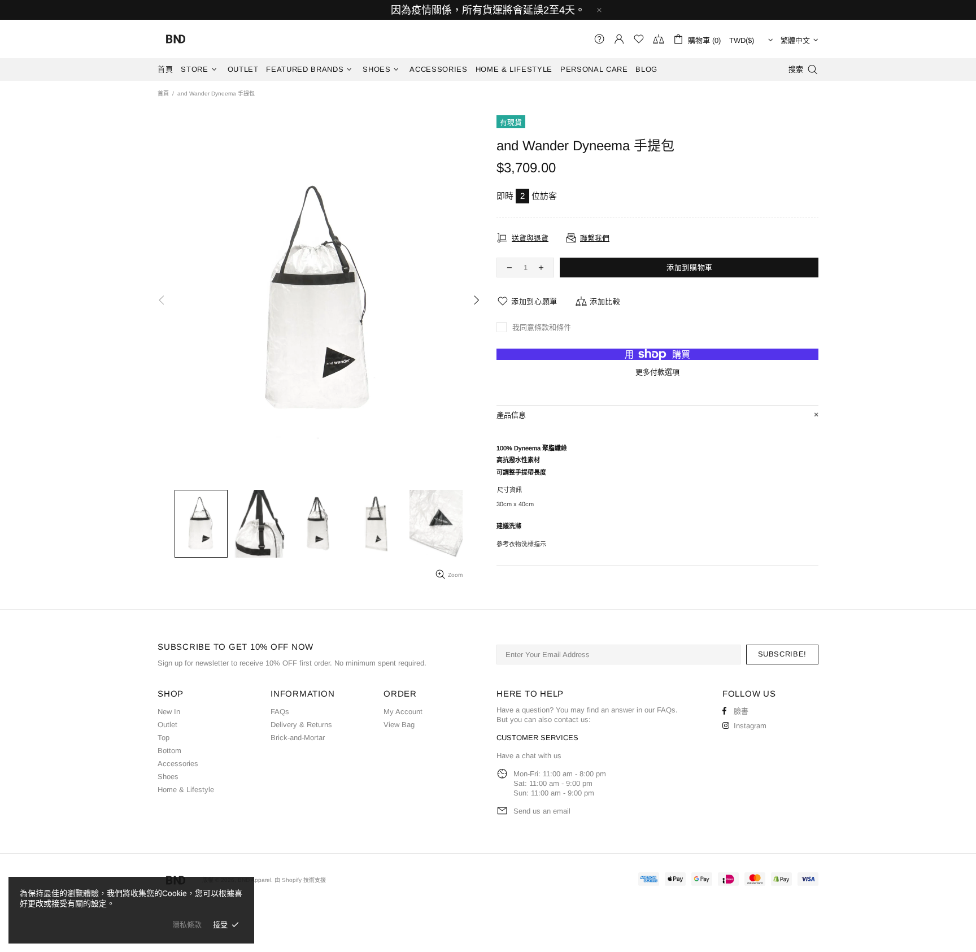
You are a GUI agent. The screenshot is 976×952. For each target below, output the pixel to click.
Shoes (168, 776)
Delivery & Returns (301, 724)
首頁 (163, 93)
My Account (403, 711)
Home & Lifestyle (186, 789)
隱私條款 (187, 924)
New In (169, 711)
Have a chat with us (528, 755)
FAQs (280, 711)
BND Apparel (176, 39)
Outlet (167, 724)
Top (163, 737)
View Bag (399, 724)
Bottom (169, 750)
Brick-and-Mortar (298, 737)
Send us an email (541, 811)
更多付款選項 (657, 372)
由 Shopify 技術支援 (300, 880)
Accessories (178, 763)
